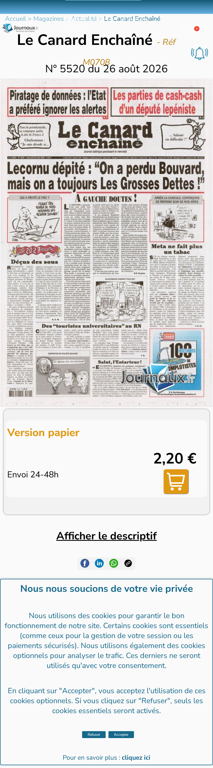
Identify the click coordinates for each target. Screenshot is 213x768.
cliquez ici (136, 757)
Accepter (121, 735)
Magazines (76, 18)
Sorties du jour (133, 18)
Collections (104, 18)
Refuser (94, 735)
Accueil (15, 18)
